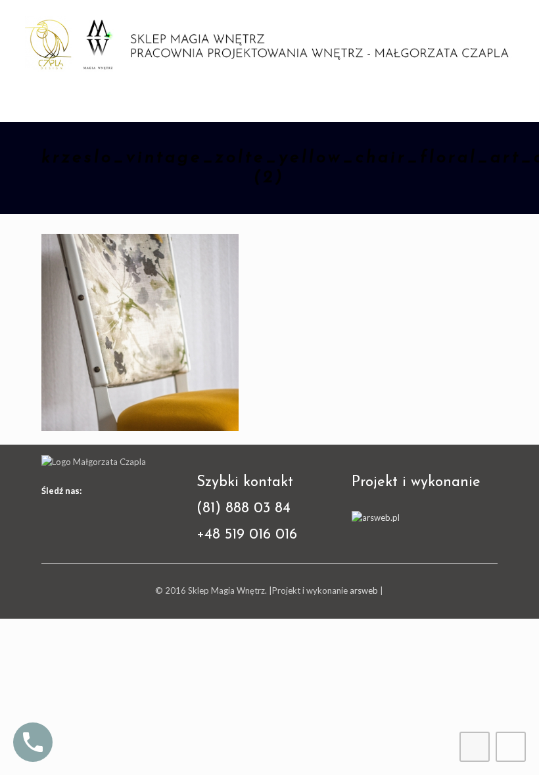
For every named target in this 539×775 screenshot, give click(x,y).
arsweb (364, 590)
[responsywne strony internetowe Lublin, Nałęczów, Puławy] (376, 517)
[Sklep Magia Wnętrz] (269, 42)
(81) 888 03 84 (244, 508)
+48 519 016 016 (247, 534)
